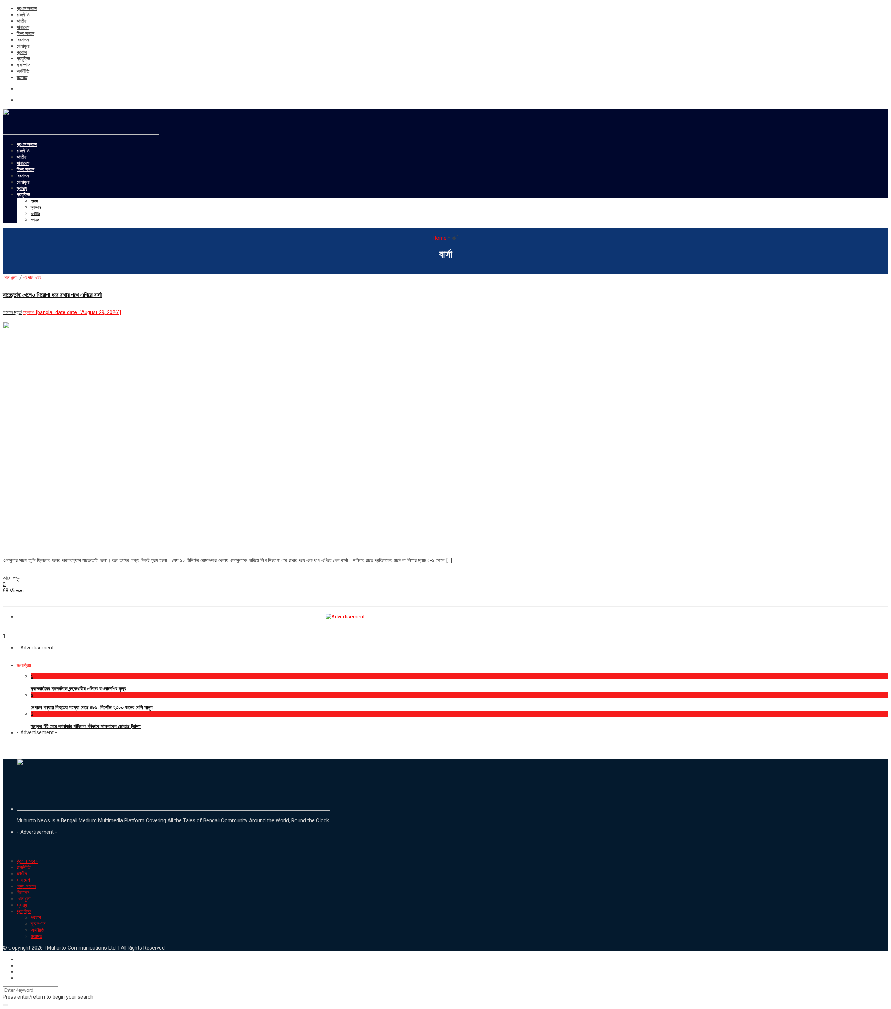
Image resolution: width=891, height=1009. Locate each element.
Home (440, 238)
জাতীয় (21, 21)
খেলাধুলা (23, 46)
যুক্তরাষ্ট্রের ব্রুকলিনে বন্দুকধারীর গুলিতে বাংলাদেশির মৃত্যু (78, 689)
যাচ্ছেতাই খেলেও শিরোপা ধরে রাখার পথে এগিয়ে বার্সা (52, 294)
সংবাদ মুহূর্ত (12, 312)
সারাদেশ (23, 27)
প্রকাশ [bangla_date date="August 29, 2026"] (72, 312)
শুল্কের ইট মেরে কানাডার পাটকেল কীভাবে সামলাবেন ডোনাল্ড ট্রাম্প (86, 726)
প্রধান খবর (32, 277)
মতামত (22, 77)
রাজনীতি (23, 14)
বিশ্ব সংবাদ (25, 33)
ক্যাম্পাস (23, 64)
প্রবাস (22, 52)
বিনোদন (23, 39)
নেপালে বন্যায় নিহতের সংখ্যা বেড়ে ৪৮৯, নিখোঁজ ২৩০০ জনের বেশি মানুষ (92, 707)
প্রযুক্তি (23, 58)
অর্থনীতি (23, 71)
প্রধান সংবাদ (27, 8)
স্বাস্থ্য (22, 188)
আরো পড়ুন (12, 578)
